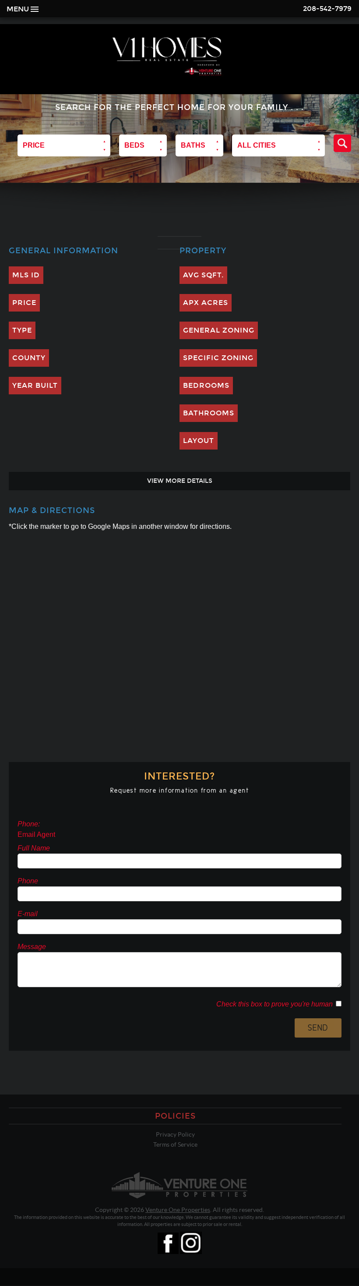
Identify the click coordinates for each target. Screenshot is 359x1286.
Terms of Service (175, 1144)
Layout (198, 440)
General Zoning (218, 330)
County (29, 358)
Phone (28, 881)
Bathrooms (208, 413)
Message (32, 946)
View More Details (179, 481)
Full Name (34, 848)
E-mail (28, 914)
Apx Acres (205, 302)
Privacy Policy (175, 1134)
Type (22, 330)
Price (24, 302)
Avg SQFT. (203, 275)
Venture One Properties (177, 1209)
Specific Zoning (218, 358)
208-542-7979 (327, 8)
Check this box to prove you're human (274, 1004)
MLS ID (26, 275)
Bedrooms (206, 385)
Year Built (35, 385)
